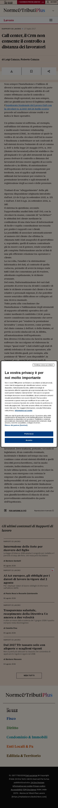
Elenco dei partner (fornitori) (16, 425)
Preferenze (29, 434)
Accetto (29, 440)
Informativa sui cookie (23, 410)
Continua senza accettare (43, 365)
